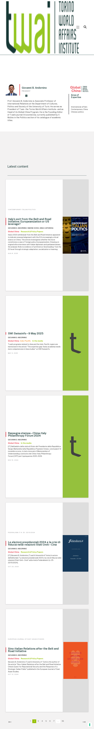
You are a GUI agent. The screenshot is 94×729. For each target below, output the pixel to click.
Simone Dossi (33, 228)
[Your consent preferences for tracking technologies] (89, 724)
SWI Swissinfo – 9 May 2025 (25, 333)
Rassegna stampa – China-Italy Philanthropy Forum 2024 (27, 434)
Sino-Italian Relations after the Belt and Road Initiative (33, 649)
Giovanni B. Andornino (17, 228)
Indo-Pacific (25, 341)
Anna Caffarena (46, 228)
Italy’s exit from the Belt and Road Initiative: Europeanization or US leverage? (29, 221)
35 (63, 721)
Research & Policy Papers (32, 232)
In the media (37, 341)
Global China (14, 232)
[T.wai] (42, 27)
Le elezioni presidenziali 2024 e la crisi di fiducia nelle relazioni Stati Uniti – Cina (34, 543)
